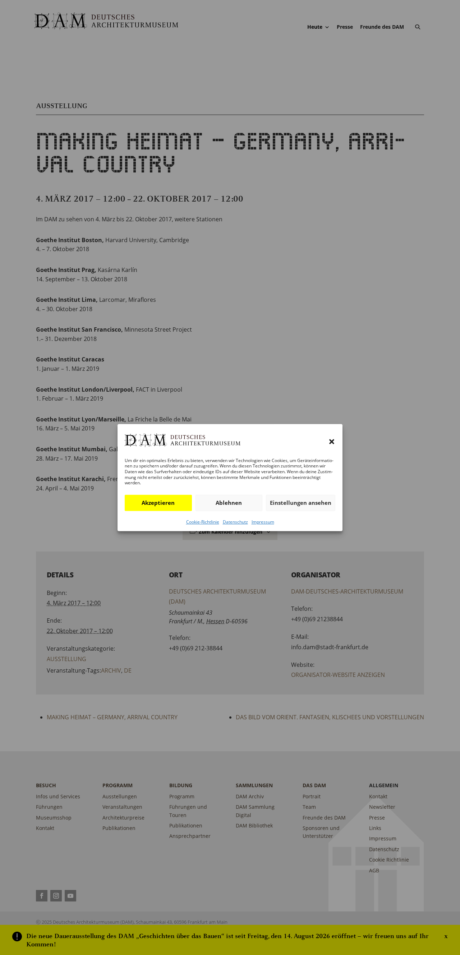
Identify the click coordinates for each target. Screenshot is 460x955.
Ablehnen (229, 502)
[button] (331, 442)
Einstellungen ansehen (300, 502)
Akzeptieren (158, 502)
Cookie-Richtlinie (202, 522)
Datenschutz (235, 522)
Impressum (263, 522)
